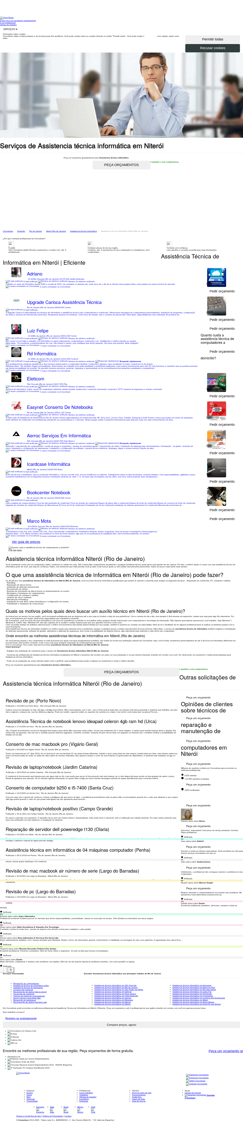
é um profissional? (8, 23)
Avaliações (136, 1097)
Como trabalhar (86, 1093)
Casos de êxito (138, 1099)
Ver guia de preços (26, 542)
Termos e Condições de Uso (28, 1116)
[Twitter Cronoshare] (195, 1081)
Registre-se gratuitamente (21, 1018)
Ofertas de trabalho (87, 1097)
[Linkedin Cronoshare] (196, 1084)
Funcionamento (139, 1095)
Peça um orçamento (198, 697)
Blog (29, 1097)
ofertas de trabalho (8, 25)
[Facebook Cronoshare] (197, 1078)
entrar (3, 21)
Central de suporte (193, 1093)
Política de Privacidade (53, 1116)
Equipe (30, 1093)
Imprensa (31, 1099)
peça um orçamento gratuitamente (21, 21)
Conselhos (84, 1099)
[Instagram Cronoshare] (197, 1075)
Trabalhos (83, 1095)
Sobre (29, 1095)
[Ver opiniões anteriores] (3, 970)
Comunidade (32, 1101)
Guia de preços (138, 1101)
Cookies (67, 1116)
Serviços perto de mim (141, 1093)
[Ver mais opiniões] (10, 970)
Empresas (83, 1101)
